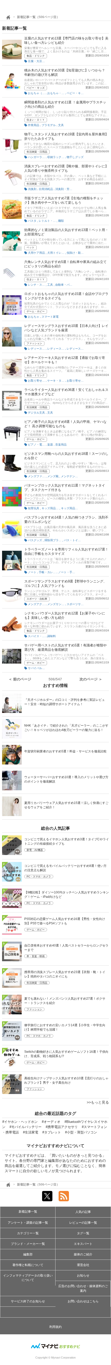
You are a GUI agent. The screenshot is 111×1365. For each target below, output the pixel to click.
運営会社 (83, 1265)
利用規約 (55, 1327)
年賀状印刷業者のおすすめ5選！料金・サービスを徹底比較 (65, 751)
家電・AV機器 (35, 850)
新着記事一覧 (28, 1211)
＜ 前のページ (20, 679)
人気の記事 (83, 1212)
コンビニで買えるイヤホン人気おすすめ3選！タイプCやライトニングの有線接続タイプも (66, 841)
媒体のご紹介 (83, 1254)
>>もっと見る (98, 1102)
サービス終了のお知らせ (28, 1301)
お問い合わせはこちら (83, 1301)
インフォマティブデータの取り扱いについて (28, 1278)
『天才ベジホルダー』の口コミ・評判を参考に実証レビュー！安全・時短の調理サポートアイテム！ (64, 702)
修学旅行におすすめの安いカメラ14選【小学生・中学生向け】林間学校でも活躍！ (64, 1027)
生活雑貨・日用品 (37, 151)
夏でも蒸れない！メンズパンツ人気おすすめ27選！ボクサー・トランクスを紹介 (64, 1001)
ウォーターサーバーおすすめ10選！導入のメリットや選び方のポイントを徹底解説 (66, 779)
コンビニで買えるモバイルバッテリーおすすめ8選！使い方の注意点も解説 (65, 868)
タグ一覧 (83, 1233)
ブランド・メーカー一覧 (28, 1244)
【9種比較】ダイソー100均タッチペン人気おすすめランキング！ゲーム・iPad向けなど (66, 895)
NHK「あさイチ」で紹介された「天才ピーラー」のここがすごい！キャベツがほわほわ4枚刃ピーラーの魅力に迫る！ (66, 728)
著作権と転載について (27, 1265)
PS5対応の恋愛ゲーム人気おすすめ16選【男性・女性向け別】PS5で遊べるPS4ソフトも (64, 921)
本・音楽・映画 (36, 956)
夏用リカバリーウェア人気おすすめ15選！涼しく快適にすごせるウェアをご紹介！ (66, 805)
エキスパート (83, 1244)
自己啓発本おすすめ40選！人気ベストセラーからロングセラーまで (66, 948)
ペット (30, 247)
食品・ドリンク (36, 55)
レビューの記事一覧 (83, 1222)
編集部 (28, 1254)
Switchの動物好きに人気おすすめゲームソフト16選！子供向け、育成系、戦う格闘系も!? (66, 1054)
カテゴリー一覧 (28, 1233)
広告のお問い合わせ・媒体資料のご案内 (83, 1288)
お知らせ (83, 1275)
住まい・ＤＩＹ (36, 119)
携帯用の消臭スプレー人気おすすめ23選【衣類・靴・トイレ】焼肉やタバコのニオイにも (64, 974)
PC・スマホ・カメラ (39, 876)
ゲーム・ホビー (36, 311)
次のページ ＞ (91, 679)
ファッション (34, 343)
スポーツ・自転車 (37, 598)
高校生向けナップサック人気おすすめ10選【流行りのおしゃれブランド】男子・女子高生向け (66, 1080)
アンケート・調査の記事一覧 (28, 1222)
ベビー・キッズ (36, 87)
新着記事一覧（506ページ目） (38, 17)
